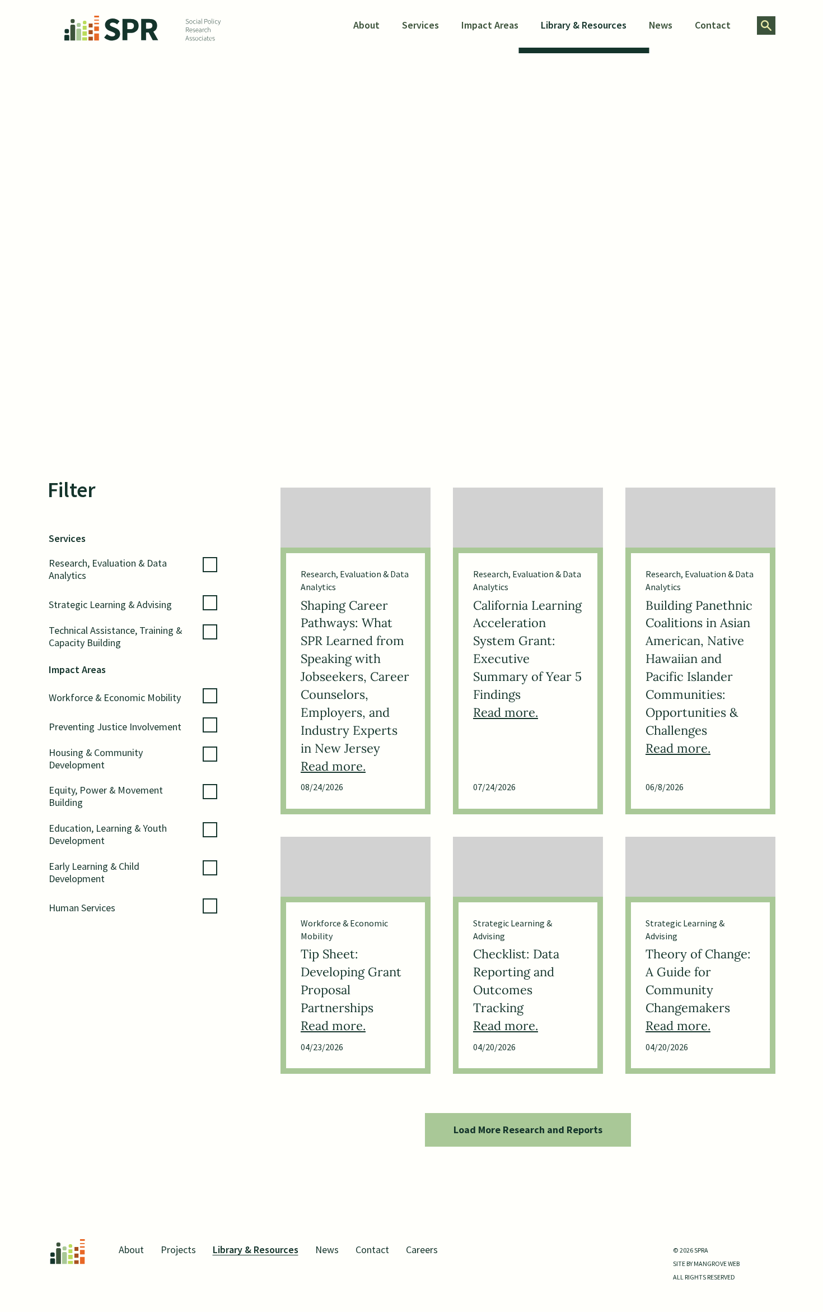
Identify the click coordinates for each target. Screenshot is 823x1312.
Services (420, 24)
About (366, 24)
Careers (422, 1249)
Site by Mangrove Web (706, 1263)
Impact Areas (489, 24)
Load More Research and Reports (527, 1129)
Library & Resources (583, 24)
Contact (713, 24)
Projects (178, 1249)
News (660, 24)
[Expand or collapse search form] (766, 25)
